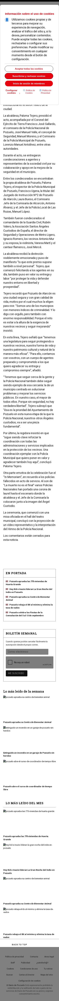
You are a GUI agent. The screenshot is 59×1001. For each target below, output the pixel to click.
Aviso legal (49, 957)
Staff (13, 963)
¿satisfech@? (42, 963)
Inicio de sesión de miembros (29, 83)
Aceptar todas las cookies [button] (29, 68)
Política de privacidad (14, 957)
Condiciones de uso (29, 969)
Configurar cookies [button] (13, 92)
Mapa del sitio (47, 975)
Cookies (10, 969)
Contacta (34, 957)
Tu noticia (48, 969)
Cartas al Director (26, 975)
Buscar (9, 975)
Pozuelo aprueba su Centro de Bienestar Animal (27, 722)
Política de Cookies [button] (30, 91)
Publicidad (25, 963)
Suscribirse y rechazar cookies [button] (28, 76)
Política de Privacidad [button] (46, 91)
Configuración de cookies (29, 981)
